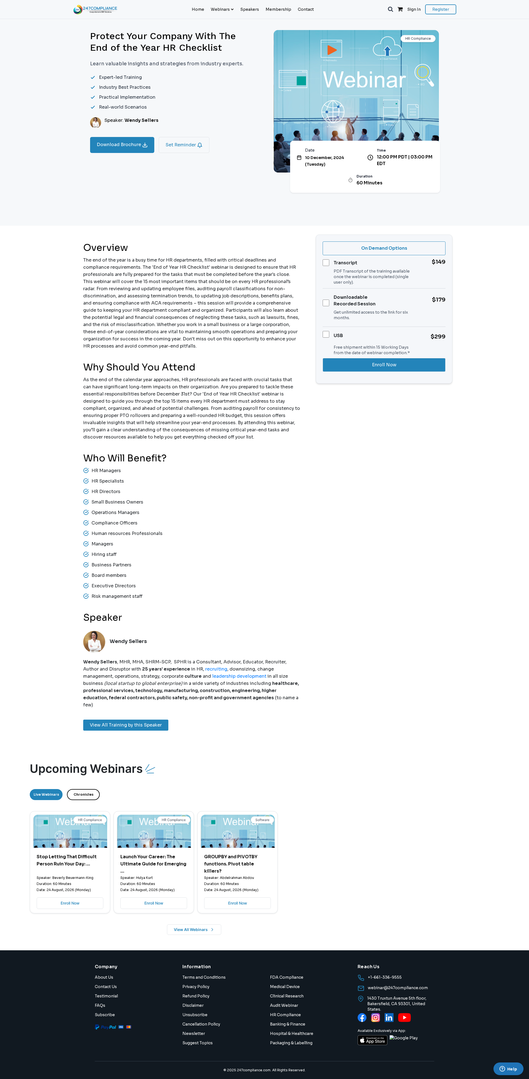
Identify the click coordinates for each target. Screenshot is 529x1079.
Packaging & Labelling (291, 1042)
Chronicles (83, 794)
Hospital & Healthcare (291, 1033)
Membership (278, 9)
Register (440, 9)
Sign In (414, 9)
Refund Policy (195, 996)
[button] (390, 9)
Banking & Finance (287, 1024)
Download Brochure (119, 144)
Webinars (220, 9)
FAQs (100, 1005)
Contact (306, 9)
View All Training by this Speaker (126, 725)
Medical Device (285, 986)
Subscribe (105, 1014)
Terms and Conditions (204, 977)
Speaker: (131, 120)
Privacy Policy (195, 986)
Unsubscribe (194, 1014)
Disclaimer (193, 1005)
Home (198, 9)
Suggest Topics (197, 1042)
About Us (104, 977)
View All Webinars (191, 929)
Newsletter (193, 1033)
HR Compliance (285, 1014)
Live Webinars (46, 794)
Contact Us (106, 986)
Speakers (249, 9)
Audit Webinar (284, 1005)
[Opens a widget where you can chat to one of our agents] (508, 1069)
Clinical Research (287, 996)
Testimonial (106, 996)
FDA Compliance (286, 977)
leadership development (238, 676)
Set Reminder (181, 145)
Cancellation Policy (201, 1024)
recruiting (216, 669)
